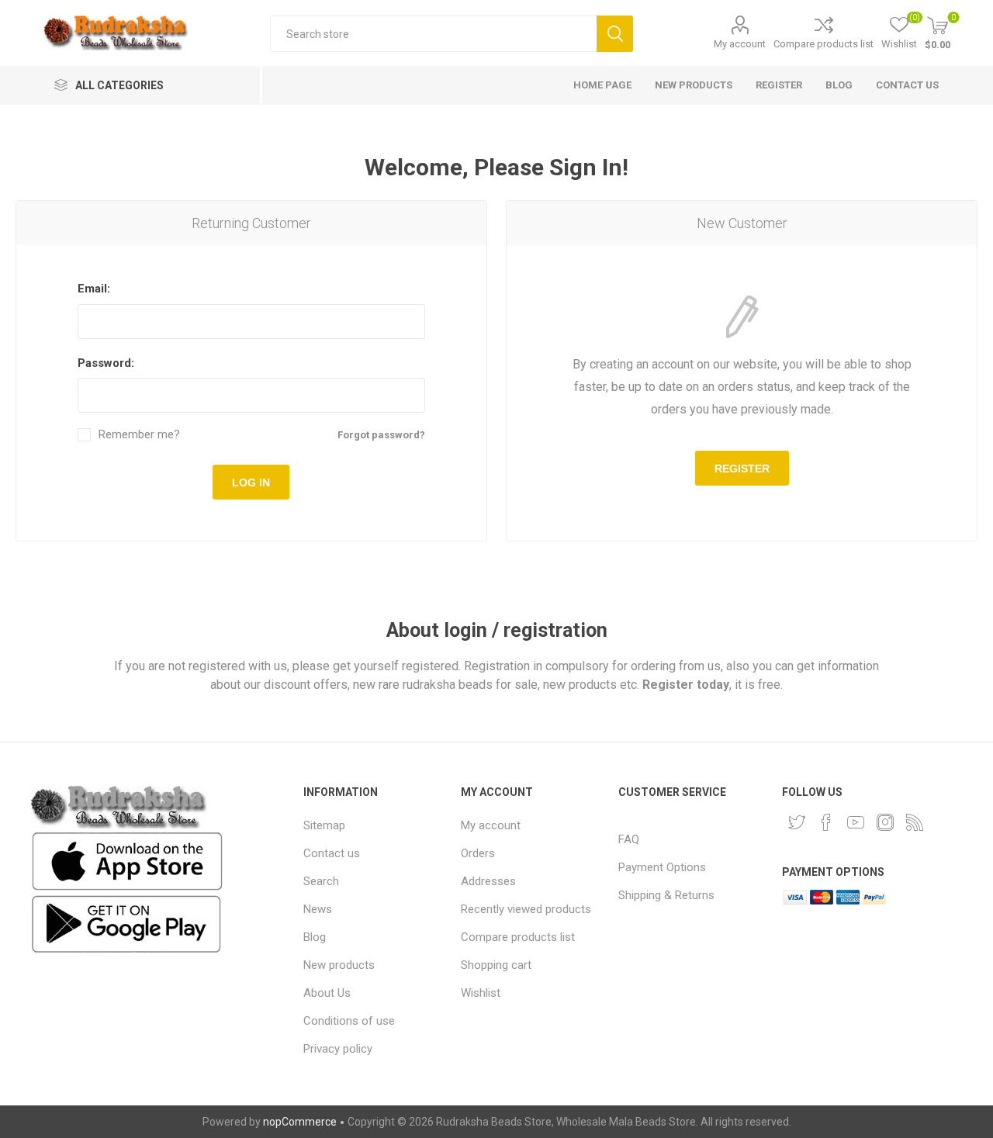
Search (615, 34)
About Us (327, 993)
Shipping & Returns (666, 895)
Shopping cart (496, 965)
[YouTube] (855, 822)
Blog (314, 937)
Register (742, 468)
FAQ (628, 839)
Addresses (488, 881)
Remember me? (139, 434)
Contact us (331, 853)
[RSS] (914, 822)
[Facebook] (826, 822)
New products (339, 965)
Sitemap (324, 825)
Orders (478, 853)
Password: (106, 363)
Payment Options (662, 867)
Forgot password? (381, 435)
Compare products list (823, 44)
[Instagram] (885, 822)
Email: (94, 289)
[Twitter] (796, 822)
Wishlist (480, 993)
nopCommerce (300, 1122)
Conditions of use (349, 1021)
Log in (251, 482)
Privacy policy (337, 1049)
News (317, 909)
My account (740, 44)
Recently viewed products (526, 909)
